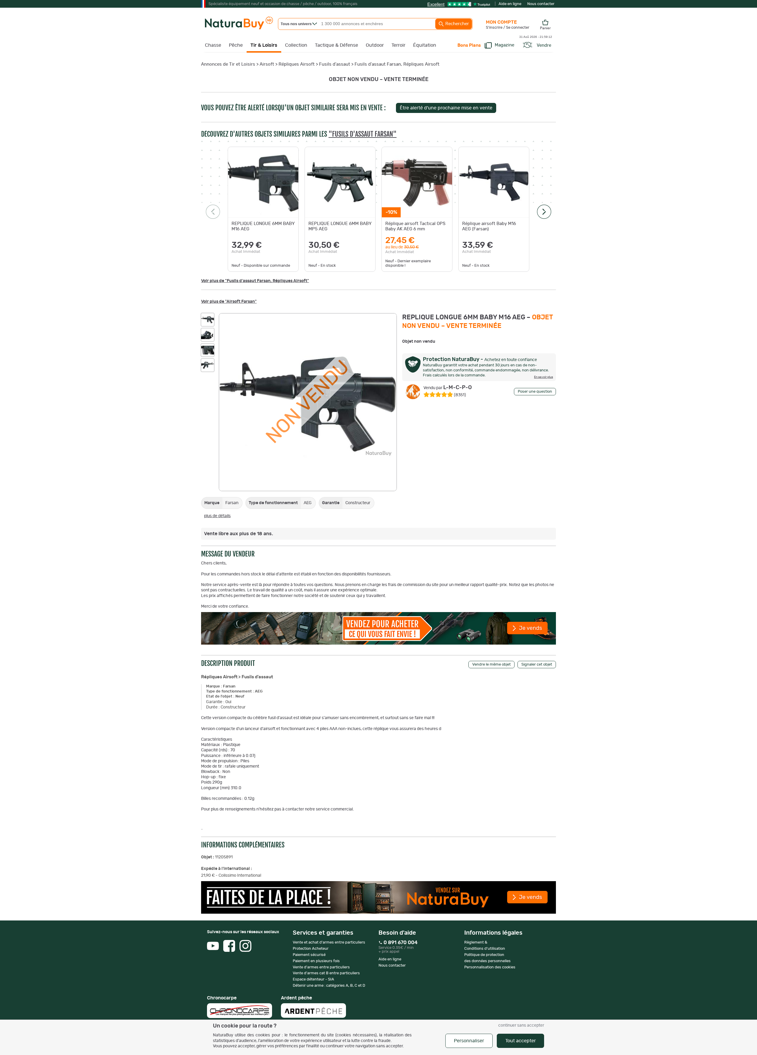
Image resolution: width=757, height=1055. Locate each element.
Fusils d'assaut (334, 64)
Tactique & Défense (336, 45)
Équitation (424, 45)
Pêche (236, 45)
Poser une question (535, 392)
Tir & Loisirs (263, 45)
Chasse (213, 45)
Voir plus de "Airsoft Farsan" (229, 302)
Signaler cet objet (536, 664)
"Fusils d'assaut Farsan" (363, 134)
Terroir (398, 45)
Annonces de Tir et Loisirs (228, 64)
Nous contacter (540, 4)
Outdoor (375, 45)
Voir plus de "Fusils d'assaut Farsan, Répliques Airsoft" (255, 281)
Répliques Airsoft (297, 64)
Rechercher (456, 24)
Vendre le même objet (491, 664)
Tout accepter (520, 1040)
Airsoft (267, 64)
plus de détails (217, 516)
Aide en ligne (510, 4)
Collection (296, 45)
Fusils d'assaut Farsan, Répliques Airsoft (397, 64)
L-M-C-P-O (447, 387)
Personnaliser (469, 1040)
